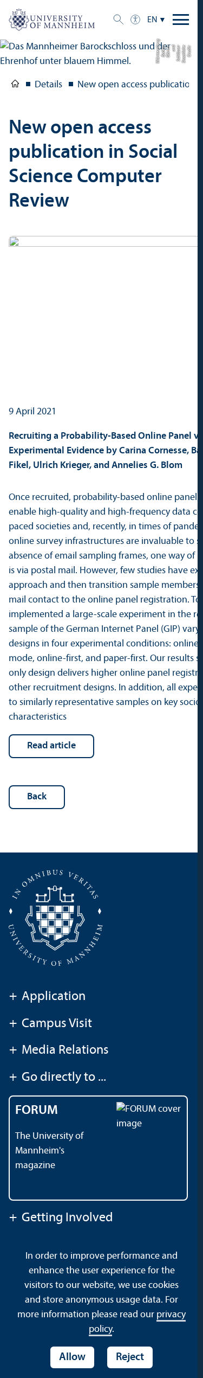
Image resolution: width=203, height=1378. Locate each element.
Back (37, 797)
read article (51, 746)
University (15, 86)
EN (152, 20)
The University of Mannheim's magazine (49, 1151)
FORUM (36, 1110)
